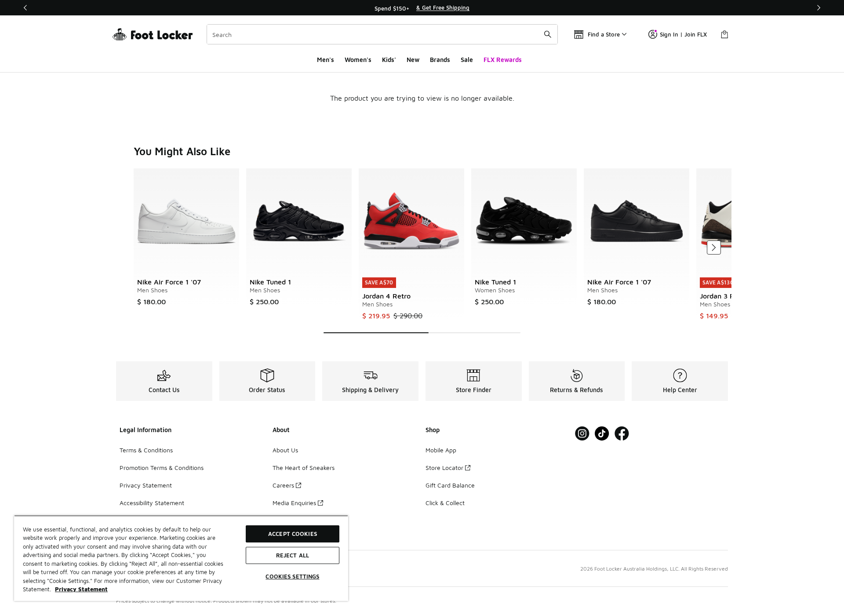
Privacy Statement (146, 485)
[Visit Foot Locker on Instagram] (582, 433)
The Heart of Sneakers (304, 467)
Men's (325, 59)
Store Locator (444, 467)
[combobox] (382, 34)
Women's (358, 59)
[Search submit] (547, 34)
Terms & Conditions (146, 450)
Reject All (292, 555)
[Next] (818, 7)
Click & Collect (445, 502)
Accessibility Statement (152, 502)
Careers (283, 485)
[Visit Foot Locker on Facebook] (622, 433)
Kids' (389, 59)
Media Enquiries (294, 502)
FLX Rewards (503, 59)
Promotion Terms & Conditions (162, 467)
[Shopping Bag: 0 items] (724, 34)
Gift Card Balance (450, 485)
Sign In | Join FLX (683, 34)
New (413, 59)
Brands (440, 59)
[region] (422, 8)
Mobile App (441, 450)
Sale (467, 59)
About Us (285, 450)
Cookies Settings (292, 576)
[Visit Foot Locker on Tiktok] (602, 433)
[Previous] (25, 7)
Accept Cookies (292, 533)
